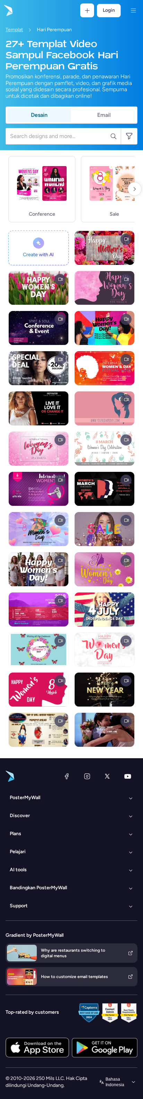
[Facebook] (67, 776)
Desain (39, 115)
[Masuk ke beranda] (7, 10)
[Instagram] (87, 776)
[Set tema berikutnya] (135, 189)
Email (104, 115)
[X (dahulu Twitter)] (107, 776)
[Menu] (133, 10)
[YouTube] (128, 776)
